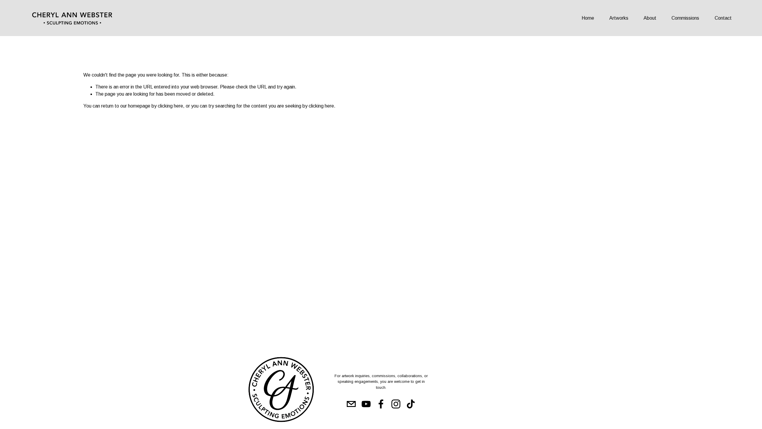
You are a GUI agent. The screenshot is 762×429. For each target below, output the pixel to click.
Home (588, 18)
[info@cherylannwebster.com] (351, 404)
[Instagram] (396, 404)
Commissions (685, 18)
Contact (723, 18)
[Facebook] (381, 404)
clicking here (170, 105)
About (650, 18)
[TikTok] (411, 404)
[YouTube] (366, 404)
